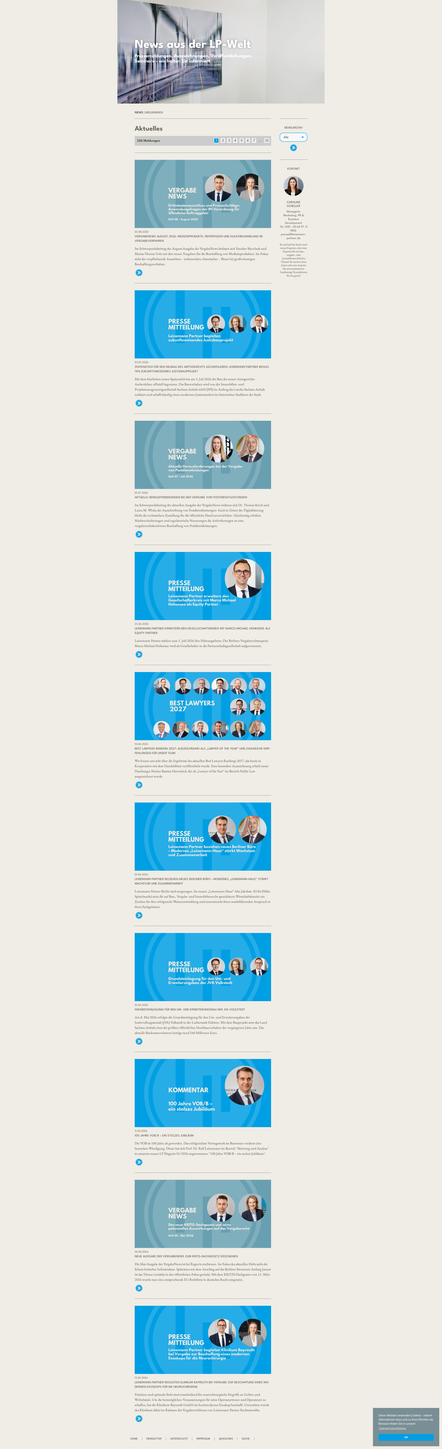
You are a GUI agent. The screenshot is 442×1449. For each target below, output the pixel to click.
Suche (246, 1439)
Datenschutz (179, 1439)
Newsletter (154, 1439)
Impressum (203, 1439)
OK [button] (406, 1437)
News (139, 112)
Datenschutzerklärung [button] (392, 1428)
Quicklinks (226, 1439)
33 (266, 140)
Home (134, 1439)
